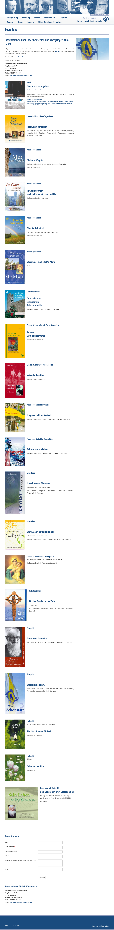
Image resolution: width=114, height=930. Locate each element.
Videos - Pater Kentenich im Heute (50, 22)
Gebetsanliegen (49, 17)
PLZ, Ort (7, 856)
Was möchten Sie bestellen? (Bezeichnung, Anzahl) (21, 860)
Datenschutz (105, 926)
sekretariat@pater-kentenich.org (21, 75)
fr (108, 14)
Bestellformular (23, 57)
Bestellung (26, 17)
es (98, 14)
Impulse (37, 17)
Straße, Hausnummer (11, 851)
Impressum (96, 926)
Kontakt (20, 22)
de (91, 14)
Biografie (10, 22)
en (93, 14)
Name (7, 842)
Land (7, 869)
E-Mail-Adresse (10, 847)
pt (102, 14)
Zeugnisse (63, 17)
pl (96, 14)
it (100, 14)
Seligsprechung (12, 17)
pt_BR (105, 14)
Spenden (30, 22)
